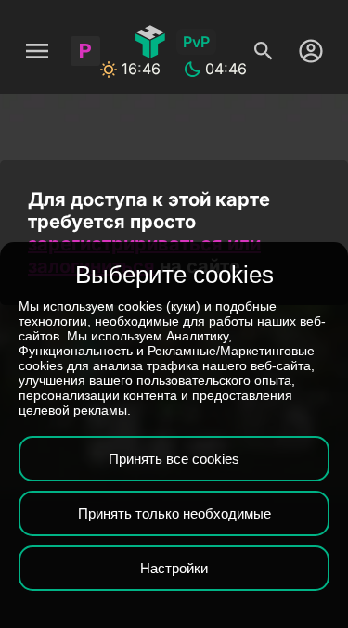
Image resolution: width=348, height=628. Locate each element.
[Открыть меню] (37, 51)
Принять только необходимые (174, 513)
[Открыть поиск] (263, 51)
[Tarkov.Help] (150, 41)
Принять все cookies (174, 459)
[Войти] (306, 51)
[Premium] (85, 51)
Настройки (174, 568)
